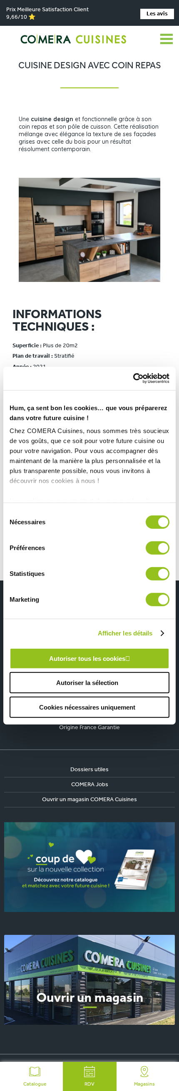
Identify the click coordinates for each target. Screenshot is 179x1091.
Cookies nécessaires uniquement (87, 706)
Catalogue (34, 1084)
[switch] (157, 547)
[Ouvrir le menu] (166, 39)
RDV (89, 1084)
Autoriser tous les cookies (87, 658)
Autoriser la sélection (87, 682)
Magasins (144, 1084)
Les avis (157, 14)
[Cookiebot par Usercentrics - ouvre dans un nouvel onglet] (133, 378)
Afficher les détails (125, 633)
